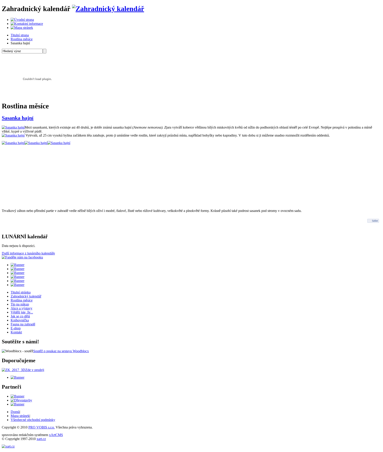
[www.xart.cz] (8, 446)
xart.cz (41, 439)
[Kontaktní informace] (27, 23)
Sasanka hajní (17, 118)
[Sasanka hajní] (13, 127)
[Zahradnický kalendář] (108, 9)
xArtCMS (56, 435)
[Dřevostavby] (21, 400)
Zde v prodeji (34, 370)
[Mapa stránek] (22, 27)
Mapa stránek (20, 416)
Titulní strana (20, 35)
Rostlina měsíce (22, 39)
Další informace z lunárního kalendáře (28, 253)
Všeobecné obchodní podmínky (33, 420)
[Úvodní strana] (22, 20)
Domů (15, 412)
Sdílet (375, 220)
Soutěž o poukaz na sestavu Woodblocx (61, 351)
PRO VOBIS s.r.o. (41, 427)
